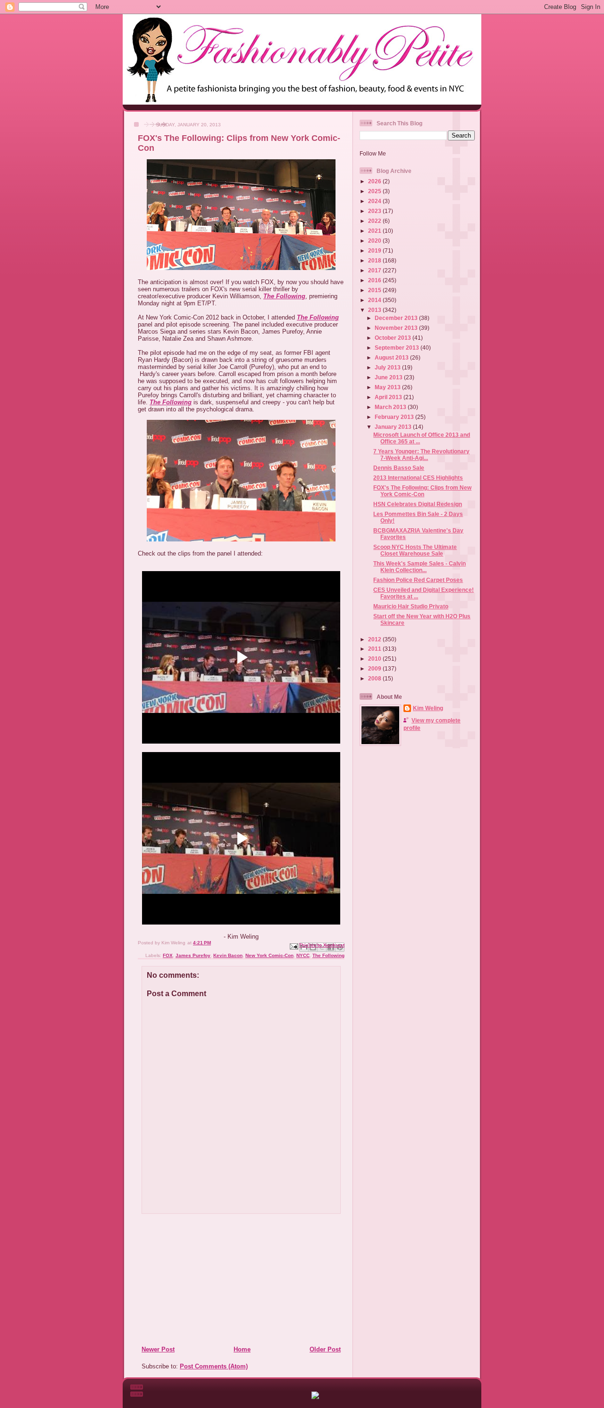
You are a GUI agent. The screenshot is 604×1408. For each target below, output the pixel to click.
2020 (375, 240)
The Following (284, 296)
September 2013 (397, 347)
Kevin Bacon (228, 955)
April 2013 (389, 397)
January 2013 (394, 427)
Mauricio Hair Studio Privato (410, 606)
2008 (375, 678)
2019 (375, 250)
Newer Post (158, 1349)
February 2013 (395, 417)
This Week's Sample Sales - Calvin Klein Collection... (419, 566)
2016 (375, 280)
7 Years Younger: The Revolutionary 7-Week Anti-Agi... (421, 454)
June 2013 (389, 377)
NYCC (303, 955)
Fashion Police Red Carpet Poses (418, 580)
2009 (375, 668)
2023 (375, 211)
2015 (375, 290)
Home (242, 1349)
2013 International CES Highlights (418, 478)
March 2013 (391, 407)
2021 (375, 231)
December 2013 (397, 318)
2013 (375, 310)
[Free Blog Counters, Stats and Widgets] (315, 1397)
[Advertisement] (198, 1279)
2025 (375, 191)
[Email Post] (293, 946)
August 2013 (392, 357)
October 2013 (393, 338)
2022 (375, 221)
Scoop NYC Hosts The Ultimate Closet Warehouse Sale (415, 550)
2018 (375, 260)
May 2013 (388, 387)
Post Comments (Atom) (214, 1366)
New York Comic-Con (269, 955)
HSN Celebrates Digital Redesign (417, 504)
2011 (375, 649)
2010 (375, 658)
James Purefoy (193, 955)
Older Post (325, 1349)
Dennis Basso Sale (398, 468)
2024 (375, 201)
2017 (375, 270)
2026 (375, 181)
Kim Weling (428, 708)
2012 (375, 639)
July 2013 (388, 367)
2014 (375, 300)
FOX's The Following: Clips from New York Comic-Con (422, 490)
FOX (168, 955)
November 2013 (397, 328)
